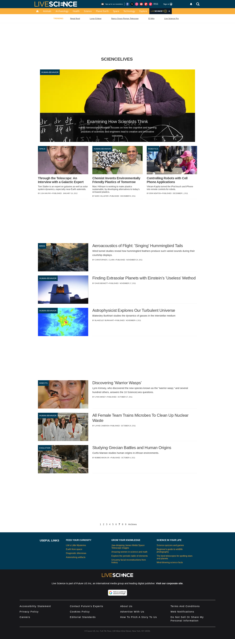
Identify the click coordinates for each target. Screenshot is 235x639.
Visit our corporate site (169, 583)
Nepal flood (75, 18)
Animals (47, 11)
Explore (143, 11)
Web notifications (182, 611)
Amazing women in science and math (129, 552)
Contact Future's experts (86, 606)
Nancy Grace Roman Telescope (125, 18)
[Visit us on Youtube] (141, 4)
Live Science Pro (171, 18)
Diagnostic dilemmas (76, 553)
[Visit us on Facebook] (127, 4)
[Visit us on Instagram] (136, 4)
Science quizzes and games (170, 545)
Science (88, 11)
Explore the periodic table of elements (129, 556)
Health (76, 11)
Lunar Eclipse (95, 18)
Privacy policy (29, 611)
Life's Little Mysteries (76, 545)
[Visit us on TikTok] (150, 4)
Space (116, 11)
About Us (126, 606)
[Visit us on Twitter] (132, 4)
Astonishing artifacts (75, 557)
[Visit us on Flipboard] (146, 4)
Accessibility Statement (35, 606)
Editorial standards (83, 617)
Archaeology (62, 11)
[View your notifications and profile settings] (191, 4)
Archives (132, 524)
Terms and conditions (185, 606)
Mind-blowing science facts (170, 562)
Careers (25, 617)
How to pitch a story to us (138, 617)
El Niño (151, 18)
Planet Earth (102, 11)
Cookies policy (80, 611)
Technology (129, 11)
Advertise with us (132, 611)
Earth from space (74, 549)
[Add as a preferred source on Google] (117, 593)
